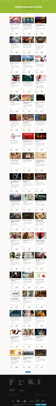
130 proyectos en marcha (26, 8)
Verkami (28, 1)
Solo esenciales (38, 404)
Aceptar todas (43, 404)
